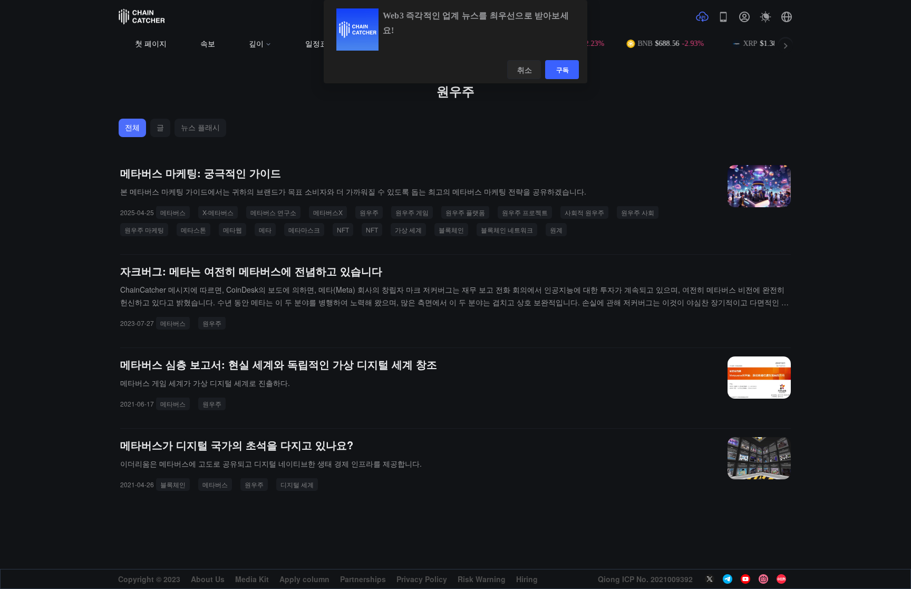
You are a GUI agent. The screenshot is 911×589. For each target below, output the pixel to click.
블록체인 (451, 229)
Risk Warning (482, 579)
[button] (786, 16)
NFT (343, 229)
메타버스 (173, 212)
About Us (208, 579)
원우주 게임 (412, 212)
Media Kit (252, 579)
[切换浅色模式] (765, 17)
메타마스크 (304, 229)
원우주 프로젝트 (525, 212)
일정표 (316, 44)
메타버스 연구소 (273, 212)
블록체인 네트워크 (507, 229)
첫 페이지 (151, 44)
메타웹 (232, 229)
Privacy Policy (421, 579)
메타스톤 (193, 229)
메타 (265, 229)
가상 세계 (408, 229)
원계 (556, 229)
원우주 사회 (637, 212)
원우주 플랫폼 (465, 212)
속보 (207, 44)
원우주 (369, 212)
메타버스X (328, 212)
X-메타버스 (218, 212)
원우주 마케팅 (144, 229)
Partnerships (363, 579)
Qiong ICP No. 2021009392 (645, 579)
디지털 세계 (297, 484)
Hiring (527, 579)
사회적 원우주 (584, 212)
